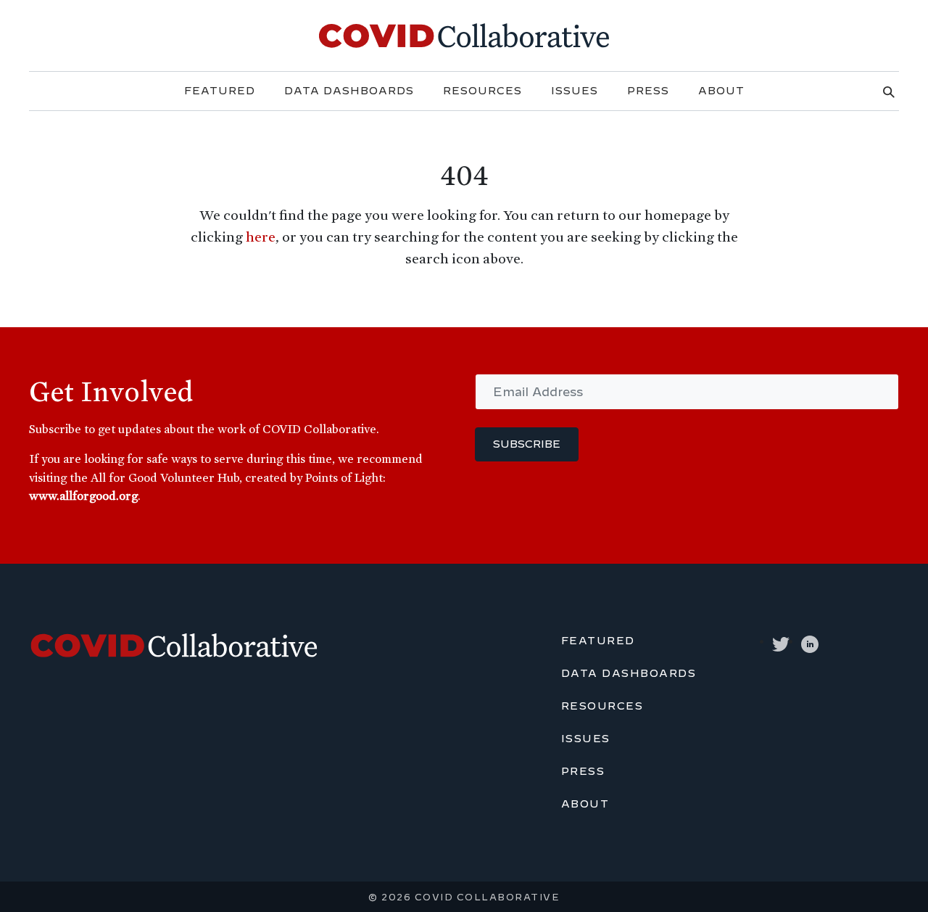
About (721, 90)
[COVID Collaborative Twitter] (781, 642)
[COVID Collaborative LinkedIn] (810, 642)
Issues (574, 90)
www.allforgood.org (83, 495)
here (261, 236)
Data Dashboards (349, 90)
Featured (219, 90)
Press (648, 90)
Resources (482, 90)
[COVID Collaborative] (464, 33)
